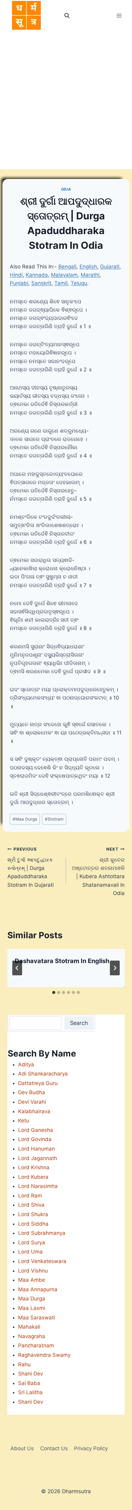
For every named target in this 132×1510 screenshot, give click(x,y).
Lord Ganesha (35, 1130)
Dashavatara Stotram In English (62, 961)
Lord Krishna (33, 1167)
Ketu (23, 1120)
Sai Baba (29, 1383)
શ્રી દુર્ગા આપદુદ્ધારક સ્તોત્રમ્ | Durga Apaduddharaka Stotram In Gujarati (30, 867)
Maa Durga (25, 819)
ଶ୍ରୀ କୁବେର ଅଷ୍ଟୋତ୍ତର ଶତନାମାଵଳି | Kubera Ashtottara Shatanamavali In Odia (98, 871)
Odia (66, 189)
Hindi (16, 275)
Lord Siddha (33, 1224)
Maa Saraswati (36, 1318)
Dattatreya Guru (38, 1083)
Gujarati (109, 267)
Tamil (61, 283)
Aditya (26, 1064)
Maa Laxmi (31, 1308)
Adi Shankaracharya (43, 1074)
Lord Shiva (31, 1205)
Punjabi (19, 283)
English (88, 267)
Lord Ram (30, 1196)
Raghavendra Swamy (44, 1355)
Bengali (67, 267)
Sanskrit (41, 283)
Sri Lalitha (30, 1392)
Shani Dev (30, 1374)
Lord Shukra (33, 1214)
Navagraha (31, 1336)
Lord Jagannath (37, 1158)
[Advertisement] (66, 100)
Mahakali (29, 1327)
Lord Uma (30, 1252)
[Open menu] (119, 15)
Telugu (79, 283)
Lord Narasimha (38, 1186)
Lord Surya (31, 1242)
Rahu (24, 1364)
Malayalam (64, 275)
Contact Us (54, 1448)
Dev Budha (31, 1092)
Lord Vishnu (33, 1271)
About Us (22, 1448)
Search (79, 1023)
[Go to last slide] (17, 968)
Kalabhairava (34, 1111)
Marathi (90, 275)
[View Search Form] (67, 15)
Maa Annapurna (37, 1289)
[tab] (53, 992)
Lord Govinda (35, 1139)
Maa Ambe (31, 1280)
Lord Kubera (33, 1177)
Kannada (37, 275)
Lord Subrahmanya (41, 1233)
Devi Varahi (32, 1102)
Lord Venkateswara (42, 1261)
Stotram (54, 819)
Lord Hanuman (36, 1149)
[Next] (115, 968)
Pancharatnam (36, 1345)
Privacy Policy (91, 1448)
